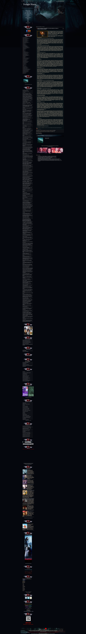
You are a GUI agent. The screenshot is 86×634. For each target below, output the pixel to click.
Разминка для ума (25, 68)
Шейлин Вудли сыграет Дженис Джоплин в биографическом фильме (28, 172)
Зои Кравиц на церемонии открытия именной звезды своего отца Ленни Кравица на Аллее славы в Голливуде (28, 215)
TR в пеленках (24, 66)
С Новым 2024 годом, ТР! (26, 307)
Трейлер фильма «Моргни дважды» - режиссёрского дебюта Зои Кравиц (27, 207)
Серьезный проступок (25, 411)
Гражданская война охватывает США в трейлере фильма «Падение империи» (27, 270)
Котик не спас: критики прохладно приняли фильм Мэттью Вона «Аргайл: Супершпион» (28, 268)
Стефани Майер (25, 37)
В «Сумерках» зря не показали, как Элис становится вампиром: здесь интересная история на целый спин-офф (27, 105)
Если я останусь (25, 59)
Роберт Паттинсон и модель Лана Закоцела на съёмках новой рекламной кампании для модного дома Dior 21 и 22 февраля (28, 244)
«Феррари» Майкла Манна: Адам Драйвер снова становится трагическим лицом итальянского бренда (49, 159)
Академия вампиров (25, 54)
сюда (54, 131)
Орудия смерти (25, 53)
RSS (63, 1)
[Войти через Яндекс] (28, 31)
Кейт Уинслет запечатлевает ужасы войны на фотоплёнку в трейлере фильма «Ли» (28, 206)
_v (23, 611)
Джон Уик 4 (60, 127)
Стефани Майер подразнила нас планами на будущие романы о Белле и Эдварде (27, 97)
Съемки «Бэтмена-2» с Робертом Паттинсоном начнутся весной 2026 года (27, 114)
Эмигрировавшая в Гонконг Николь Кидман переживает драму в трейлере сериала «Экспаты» (28, 317)
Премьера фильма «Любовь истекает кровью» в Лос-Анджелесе (27, 226)
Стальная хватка (48, 127)
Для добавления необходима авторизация (28, 463)
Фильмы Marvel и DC (25, 61)
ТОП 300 (24, 371)
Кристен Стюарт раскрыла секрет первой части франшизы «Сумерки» (27, 247)
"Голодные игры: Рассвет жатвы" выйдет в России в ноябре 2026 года (28, 99)
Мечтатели (24, 413)
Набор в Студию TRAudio (26, 343)
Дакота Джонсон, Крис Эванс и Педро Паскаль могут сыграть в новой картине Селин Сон (27, 260)
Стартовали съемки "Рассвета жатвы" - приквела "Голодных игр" (27, 116)
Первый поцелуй (25, 414)
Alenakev (27, 611)
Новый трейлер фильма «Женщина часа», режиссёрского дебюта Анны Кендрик (28, 165)
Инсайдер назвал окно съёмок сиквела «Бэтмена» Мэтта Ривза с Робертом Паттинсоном (27, 309)
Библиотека (24, 48)
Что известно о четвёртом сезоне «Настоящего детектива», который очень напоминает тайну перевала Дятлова (27, 312)
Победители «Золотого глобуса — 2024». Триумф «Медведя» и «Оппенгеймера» (27, 300)
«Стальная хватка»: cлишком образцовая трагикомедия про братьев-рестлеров (27, 289)
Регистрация (59, 1)
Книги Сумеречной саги (25, 38)
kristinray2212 (29, 611)
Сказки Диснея (24, 60)
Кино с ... (24, 65)
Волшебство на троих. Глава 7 (26, 436)
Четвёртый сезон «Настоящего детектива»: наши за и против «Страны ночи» (28, 234)
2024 (39, 26)
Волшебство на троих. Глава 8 (26, 435)
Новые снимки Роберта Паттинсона (27, 136)
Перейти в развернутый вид (28, 464)
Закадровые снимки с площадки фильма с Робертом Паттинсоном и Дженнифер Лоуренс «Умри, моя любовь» (28, 179)
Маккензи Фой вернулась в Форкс (27, 93)
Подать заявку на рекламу (28, 563)
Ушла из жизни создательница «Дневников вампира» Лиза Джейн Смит (28, 130)
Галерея (24, 44)
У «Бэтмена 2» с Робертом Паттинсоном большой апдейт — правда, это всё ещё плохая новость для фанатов (27, 181)
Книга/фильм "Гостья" (25, 42)
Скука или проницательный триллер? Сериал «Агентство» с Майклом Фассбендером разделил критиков (27, 149)
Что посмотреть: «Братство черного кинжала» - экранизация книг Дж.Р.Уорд (27, 113)
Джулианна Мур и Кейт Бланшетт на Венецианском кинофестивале (27, 177)
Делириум (24, 56)
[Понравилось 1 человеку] (36, 128)
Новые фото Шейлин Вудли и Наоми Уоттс (28, 166)
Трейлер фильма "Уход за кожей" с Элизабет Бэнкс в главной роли (27, 185)
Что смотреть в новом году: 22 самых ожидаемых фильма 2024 (27, 298)
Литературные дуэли (25, 71)
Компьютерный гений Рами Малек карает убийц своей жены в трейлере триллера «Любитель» (27, 145)
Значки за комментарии (25, 351)
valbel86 (32, 611)
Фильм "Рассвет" (25, 41)
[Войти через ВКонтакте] (27, 31)
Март (40, 26)
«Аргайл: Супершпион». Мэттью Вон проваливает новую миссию (27, 253)
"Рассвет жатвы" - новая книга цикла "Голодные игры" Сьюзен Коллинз (27, 128)
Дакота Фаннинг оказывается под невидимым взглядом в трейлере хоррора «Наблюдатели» (27, 233)
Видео (23, 49)
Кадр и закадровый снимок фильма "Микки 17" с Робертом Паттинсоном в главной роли (28, 156)
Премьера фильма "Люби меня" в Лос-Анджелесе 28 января (27, 133)
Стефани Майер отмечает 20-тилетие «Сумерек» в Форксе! (27, 101)
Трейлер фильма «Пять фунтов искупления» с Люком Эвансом (26, 193)
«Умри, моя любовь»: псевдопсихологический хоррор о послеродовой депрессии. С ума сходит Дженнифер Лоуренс (27, 120)
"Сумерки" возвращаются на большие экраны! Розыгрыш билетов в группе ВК (27, 94)
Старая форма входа (28, 32)
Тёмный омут (24, 418)
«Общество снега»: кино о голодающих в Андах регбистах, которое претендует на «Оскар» (27, 288)
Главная (57, 1)
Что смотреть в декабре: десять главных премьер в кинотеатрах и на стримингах (47, 157)
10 (31, 571)
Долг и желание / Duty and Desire (26, 410)
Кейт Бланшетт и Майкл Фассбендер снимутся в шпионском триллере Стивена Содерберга (27, 277)
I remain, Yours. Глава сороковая (26, 433)
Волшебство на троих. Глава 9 (26, 434)
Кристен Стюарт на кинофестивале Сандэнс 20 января (27, 280)
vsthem (45, 127)
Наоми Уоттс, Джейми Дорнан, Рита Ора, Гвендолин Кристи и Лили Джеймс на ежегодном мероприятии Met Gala (27, 202)
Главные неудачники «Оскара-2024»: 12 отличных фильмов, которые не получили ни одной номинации (28, 224)
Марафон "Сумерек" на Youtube (26, 102)
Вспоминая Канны (25, 192)
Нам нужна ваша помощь (26, 186)
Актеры (24, 43)
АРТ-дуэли (24, 72)
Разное (24, 73)
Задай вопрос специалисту (26, 364)
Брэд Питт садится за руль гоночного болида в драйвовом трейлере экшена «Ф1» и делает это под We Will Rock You (28, 183)
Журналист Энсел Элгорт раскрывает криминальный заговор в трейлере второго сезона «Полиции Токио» (27, 296)
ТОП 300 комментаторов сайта (28, 84)
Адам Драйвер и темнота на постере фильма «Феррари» (44, 158)
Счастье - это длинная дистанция (27, 416)
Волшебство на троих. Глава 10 (26, 432)
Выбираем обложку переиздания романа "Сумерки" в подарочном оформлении (27, 96)
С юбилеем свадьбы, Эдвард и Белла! (47, 138)
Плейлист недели (25, 67)
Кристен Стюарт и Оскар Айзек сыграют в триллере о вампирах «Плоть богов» (27, 204)
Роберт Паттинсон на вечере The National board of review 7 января (27, 138)
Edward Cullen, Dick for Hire (26, 409)
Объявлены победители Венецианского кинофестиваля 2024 (27, 174)
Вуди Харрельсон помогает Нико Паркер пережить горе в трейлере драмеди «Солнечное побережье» (27, 282)
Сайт (23, 50)
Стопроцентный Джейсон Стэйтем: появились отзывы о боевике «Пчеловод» (27, 294)
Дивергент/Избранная (25, 55)
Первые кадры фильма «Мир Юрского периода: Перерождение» (27, 171)
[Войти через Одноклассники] (30, 31)
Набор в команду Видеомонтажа (26, 341)
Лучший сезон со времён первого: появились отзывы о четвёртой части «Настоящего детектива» (27, 302)
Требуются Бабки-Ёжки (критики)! (27, 342)
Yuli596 (25, 611)
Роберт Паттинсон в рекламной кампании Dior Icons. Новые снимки (27, 161)
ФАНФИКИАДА (24, 350)
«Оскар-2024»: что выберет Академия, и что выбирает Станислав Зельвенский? (27, 222)
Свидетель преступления (26, 419)
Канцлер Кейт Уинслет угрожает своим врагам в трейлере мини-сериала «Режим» (27, 264)
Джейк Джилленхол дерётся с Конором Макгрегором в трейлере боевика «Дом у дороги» (27, 275)
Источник (37, 127)
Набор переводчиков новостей (26, 340)
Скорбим (24, 212)
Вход (61, 1)
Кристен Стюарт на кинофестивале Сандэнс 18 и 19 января (27, 284)
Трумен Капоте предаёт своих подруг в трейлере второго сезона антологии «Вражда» (27, 304)
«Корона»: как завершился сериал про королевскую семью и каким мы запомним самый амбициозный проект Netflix (27, 321)
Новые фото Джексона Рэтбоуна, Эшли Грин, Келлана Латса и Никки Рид (27, 187)
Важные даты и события (26, 47)
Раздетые (24, 412)
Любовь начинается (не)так (26, 415)
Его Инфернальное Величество (26, 417)
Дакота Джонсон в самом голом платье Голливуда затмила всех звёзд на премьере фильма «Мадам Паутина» (28, 258)
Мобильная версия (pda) (43, 631)
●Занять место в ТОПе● (28, 420)
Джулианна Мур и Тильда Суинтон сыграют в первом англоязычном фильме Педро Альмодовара (28, 272)
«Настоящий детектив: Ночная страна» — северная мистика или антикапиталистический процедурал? (27, 286)
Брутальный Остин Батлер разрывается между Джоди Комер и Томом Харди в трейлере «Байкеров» (27, 230)
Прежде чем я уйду (25, 62)
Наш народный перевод (25, 362)
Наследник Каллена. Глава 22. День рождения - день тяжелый (27, 428)
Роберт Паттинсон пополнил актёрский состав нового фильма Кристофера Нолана (27, 147)
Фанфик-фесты (24, 363)
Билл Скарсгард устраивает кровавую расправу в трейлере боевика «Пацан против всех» (28, 238)
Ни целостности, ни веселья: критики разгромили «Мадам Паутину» (27, 256)
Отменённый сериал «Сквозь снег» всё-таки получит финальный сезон (27, 213)
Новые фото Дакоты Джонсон (26, 273)
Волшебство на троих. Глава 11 (26, 429)
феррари (51, 127)
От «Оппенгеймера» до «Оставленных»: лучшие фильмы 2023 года (27, 310)
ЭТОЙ (31, 526)
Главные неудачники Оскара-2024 (55, 127)
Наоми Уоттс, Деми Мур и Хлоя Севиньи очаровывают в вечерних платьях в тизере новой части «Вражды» (27, 315)
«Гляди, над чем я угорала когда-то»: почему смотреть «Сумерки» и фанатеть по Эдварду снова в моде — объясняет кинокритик (28, 111)
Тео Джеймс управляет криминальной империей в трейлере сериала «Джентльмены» (27, 240)
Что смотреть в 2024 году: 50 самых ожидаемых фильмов (27, 306)
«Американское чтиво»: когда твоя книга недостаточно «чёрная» (27, 249)
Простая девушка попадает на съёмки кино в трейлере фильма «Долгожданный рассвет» (28, 263)
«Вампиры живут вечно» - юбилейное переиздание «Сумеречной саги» (27, 132)
